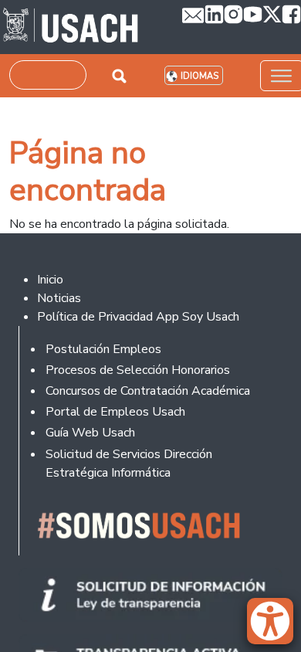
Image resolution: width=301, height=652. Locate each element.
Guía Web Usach (90, 432)
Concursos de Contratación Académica (148, 390)
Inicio (50, 279)
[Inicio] (70, 27)
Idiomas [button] (199, 76)
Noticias (59, 298)
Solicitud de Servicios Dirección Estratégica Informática (129, 463)
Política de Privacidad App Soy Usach (138, 316)
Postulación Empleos (103, 349)
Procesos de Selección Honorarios (138, 370)
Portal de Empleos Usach (115, 411)
